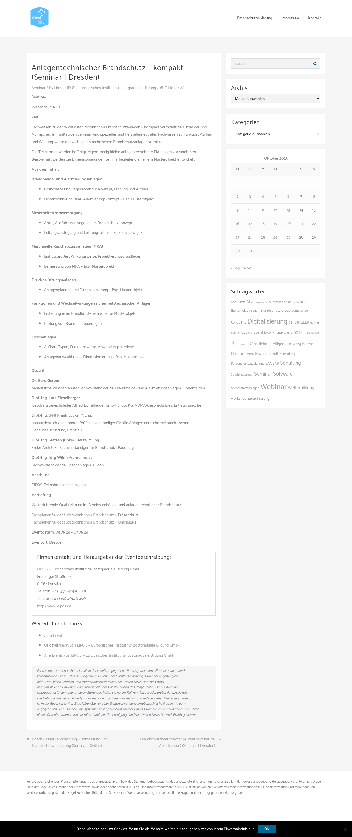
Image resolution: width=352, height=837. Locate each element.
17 (250, 223)
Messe (307, 344)
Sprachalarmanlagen (245, 388)
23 (237, 237)
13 (288, 210)
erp (250, 332)
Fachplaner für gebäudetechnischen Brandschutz (73, 515)
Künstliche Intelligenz (267, 344)
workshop (239, 399)
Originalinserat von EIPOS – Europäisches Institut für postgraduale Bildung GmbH (112, 645)
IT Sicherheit (311, 332)
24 (250, 237)
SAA (269, 364)
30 (238, 251)
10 (250, 210)
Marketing (294, 344)
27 (288, 237)
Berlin (296, 302)
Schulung (290, 363)
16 (237, 223)
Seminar (38, 87)
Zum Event (53, 635)
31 (250, 251)
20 (288, 223)
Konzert (243, 344)
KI (234, 343)
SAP (276, 364)
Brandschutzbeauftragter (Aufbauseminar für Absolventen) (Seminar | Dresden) (177, 742)
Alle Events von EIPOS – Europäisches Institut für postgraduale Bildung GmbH (109, 655)
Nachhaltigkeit (266, 354)
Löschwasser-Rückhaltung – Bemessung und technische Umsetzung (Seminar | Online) (69, 742)
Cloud (286, 310)
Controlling (238, 322)
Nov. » (249, 268)
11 (263, 210)
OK (266, 829)
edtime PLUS (239, 332)
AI (248, 302)
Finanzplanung (282, 332)
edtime (314, 322)
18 (263, 223)
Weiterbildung (301, 388)
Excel (267, 332)
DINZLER (302, 322)
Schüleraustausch (242, 374)
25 (263, 237)
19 (275, 223)
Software (283, 374)
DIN (291, 322)
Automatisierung (280, 302)
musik (250, 354)
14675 (241, 302)
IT (301, 332)
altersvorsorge (259, 302)
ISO (296, 332)
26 (275, 237)
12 (275, 210)
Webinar (274, 387)
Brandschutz (270, 311)
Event (258, 332)
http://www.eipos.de (54, 606)
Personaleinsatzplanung (248, 364)
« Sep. (236, 268)
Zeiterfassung (259, 398)
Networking (287, 354)
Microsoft (238, 354)
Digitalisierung (267, 321)
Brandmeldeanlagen (245, 310)
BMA (303, 302)
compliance (300, 310)
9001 (234, 302)
